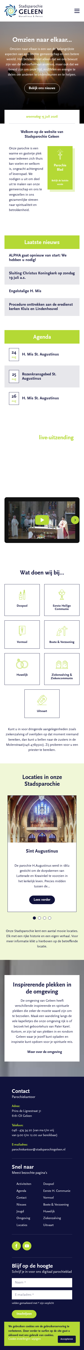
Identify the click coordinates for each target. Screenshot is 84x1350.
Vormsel (48, 1197)
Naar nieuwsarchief (44, 322)
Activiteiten (24, 1184)
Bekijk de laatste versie (60, 182)
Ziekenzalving (52, 1218)
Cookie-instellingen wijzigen (24, 1339)
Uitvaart (48, 1225)
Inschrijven (24, 1314)
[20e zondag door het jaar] (42, 520)
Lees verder (42, 900)
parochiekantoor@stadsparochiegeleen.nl (38, 1149)
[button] (9, 520)
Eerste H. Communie (56, 1191)
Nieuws (21, 1204)
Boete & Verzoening (56, 1204)
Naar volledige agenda (44, 416)
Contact (22, 1197)
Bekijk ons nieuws (42, 88)
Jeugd (20, 1211)
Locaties (22, 1225)
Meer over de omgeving (44, 1052)
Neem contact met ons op (44, 228)
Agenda (21, 1191)
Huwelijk (48, 1211)
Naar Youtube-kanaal (25, 485)
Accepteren (67, 1339)
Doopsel (48, 1184)
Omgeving (23, 1218)
